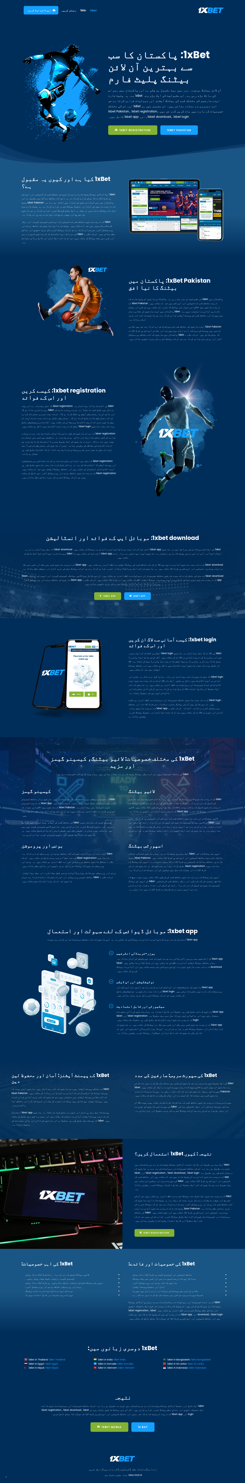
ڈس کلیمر (124, 1469)
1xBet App (139, 596)
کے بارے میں (110, 1469)
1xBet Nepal (51, 1367)
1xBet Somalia (125, 1363)
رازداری (152, 1469)
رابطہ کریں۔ (95, 1469)
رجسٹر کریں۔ (68, 10)
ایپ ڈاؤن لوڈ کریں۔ (39, 10)
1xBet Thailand (57, 1359)
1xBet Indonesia (197, 1367)
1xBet (93, 10)
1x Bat (143, 1427)
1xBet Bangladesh (201, 1359)
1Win (83, 10)
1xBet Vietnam (126, 1367)
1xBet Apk (109, 596)
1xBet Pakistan (179, 130)
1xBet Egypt (51, 1363)
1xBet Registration (135, 130)
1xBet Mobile (112, 1427)
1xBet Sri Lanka (196, 1363)
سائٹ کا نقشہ (138, 1469)
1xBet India (120, 1359)
